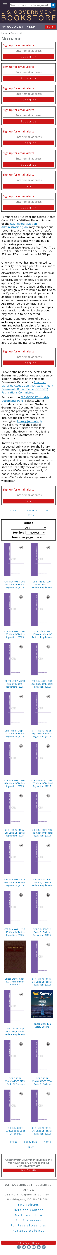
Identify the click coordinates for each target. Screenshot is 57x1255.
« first (13, 510)
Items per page (23, 537)
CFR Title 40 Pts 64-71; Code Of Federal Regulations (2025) (42, 1130)
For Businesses (28, 1220)
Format (28, 523)
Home (4, 32)
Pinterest (39, 1247)
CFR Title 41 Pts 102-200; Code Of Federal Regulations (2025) (42, 783)
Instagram (29, 1247)
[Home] (28, 19)
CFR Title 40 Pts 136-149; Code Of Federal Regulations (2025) (15, 932)
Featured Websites (28, 1230)
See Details (28, 1170)
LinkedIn (44, 1247)
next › (47, 510)
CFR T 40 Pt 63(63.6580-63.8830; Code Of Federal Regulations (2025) (42, 1081)
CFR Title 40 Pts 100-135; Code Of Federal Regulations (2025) (42, 832)
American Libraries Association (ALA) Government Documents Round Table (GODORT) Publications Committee (27, 387)
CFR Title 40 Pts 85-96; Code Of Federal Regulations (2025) (42, 733)
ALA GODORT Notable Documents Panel (25, 399)
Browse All (16, 32)
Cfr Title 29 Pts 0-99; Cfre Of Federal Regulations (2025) (15, 684)
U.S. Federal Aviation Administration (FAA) (19, 225)
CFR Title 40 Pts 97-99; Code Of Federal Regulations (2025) (15, 832)
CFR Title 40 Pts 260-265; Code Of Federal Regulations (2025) (15, 584)
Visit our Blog (28, 1242)
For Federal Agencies (28, 1225)
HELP (30, 26)
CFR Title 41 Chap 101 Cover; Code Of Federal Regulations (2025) (15, 1031)
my (12, 26)
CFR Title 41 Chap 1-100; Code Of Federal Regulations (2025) (15, 733)
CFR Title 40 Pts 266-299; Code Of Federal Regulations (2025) (15, 634)
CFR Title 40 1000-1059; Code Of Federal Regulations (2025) (42, 584)
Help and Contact (28, 1210)
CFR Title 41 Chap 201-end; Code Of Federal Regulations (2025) (42, 882)
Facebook (19, 1247)
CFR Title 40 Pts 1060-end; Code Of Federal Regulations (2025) (42, 634)
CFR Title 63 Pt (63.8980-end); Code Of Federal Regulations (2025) (15, 1130)
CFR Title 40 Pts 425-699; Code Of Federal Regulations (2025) (15, 882)
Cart (50, 26)
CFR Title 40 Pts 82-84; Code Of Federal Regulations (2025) (42, 981)
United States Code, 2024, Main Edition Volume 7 (15, 981)
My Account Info (28, 1215)
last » (30, 515)
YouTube (34, 1247)
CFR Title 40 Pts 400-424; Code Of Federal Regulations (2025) (15, 783)
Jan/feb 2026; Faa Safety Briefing (42, 1025)
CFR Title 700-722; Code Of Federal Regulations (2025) (42, 932)
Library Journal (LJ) (29, 421)
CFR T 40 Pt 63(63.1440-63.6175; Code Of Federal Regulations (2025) (15, 1081)
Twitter (24, 1247)
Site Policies (28, 1204)
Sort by (18, 532)
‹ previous (30, 510)
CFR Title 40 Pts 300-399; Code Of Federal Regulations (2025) (42, 684)
